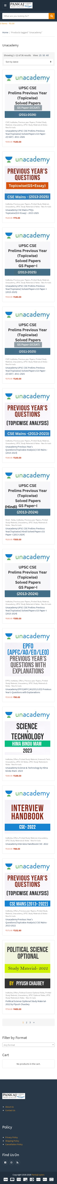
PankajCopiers (38, 1174)
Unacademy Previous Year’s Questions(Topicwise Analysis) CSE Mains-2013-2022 (26, 922)
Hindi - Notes (10, 520)
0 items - (7, 23)
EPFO (7, 680)
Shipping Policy (12, 1140)
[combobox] (28, 1045)
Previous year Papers (26, 122)
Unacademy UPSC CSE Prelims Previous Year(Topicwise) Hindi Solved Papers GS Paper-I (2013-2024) (25, 531)
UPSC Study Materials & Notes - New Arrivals (33, 206)
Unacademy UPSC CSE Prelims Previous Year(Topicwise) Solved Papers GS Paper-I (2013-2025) (26, 288)
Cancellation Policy (14, 1144)
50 (44, 55)
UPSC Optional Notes (37, 995)
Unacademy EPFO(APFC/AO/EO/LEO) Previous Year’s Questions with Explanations (28, 691)
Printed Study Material (40, 204)
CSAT (7, 122)
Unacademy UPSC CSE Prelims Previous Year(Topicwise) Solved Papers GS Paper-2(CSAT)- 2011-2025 (25, 370)
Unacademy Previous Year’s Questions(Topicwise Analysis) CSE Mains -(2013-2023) (26, 449)
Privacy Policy (11, 1137)
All (47, 55)
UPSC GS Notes (22, 762)
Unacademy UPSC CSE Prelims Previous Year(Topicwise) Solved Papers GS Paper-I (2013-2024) (26, 610)
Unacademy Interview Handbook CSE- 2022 (26, 843)
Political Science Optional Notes (31, 992)
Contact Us (10, 1110)
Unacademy (18, 125)
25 (40, 55)
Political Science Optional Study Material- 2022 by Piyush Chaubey (25, 1003)
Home (5, 32)
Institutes (13, 122)
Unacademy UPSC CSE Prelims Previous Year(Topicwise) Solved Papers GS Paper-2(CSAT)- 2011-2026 (25, 133)
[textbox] (28, 1045)
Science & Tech (44, 759)
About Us (9, 1106)
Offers (21, 680)
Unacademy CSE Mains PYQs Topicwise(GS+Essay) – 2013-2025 (22, 211)
